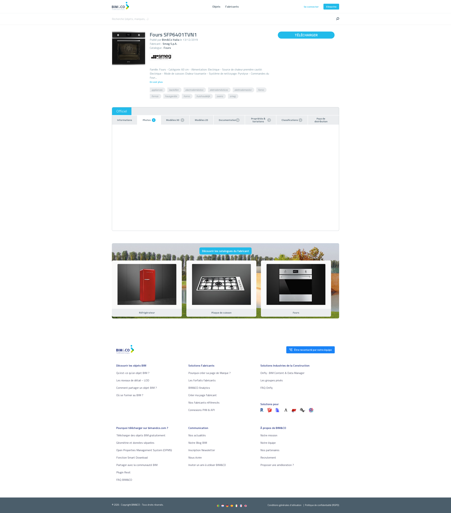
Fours (167, 48)
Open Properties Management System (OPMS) (144, 450)
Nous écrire (195, 457)
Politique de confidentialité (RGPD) (322, 505)
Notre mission (268, 435)
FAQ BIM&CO (124, 480)
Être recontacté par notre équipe (313, 350)
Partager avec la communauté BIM (136, 465)
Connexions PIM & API (201, 410)
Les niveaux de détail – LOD (132, 380)
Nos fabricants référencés (204, 402)
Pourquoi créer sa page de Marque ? (209, 373)
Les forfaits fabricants (202, 380)
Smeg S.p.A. (170, 44)
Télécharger (306, 35)
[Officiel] (121, 111)
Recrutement (268, 457)
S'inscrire (331, 6)
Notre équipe (268, 443)
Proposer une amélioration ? (277, 465)
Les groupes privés (271, 380)
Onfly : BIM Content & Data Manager (282, 373)
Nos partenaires (269, 450)
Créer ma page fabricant (202, 395)
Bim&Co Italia (170, 40)
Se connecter (311, 6)
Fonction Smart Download (132, 457)
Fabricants (232, 6)
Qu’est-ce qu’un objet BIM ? (132, 373)
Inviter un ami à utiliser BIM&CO (207, 465)
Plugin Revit (123, 472)
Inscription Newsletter (201, 450)
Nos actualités (197, 435)
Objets (216, 6)
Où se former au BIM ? (129, 395)
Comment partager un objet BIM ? (136, 388)
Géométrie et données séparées (135, 443)
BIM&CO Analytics (199, 388)
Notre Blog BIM (197, 443)
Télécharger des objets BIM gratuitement (140, 435)
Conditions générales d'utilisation (284, 505)
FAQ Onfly (266, 388)
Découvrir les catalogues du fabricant (225, 251)
